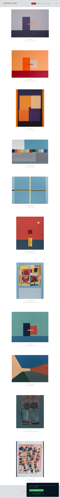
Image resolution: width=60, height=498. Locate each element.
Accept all (36, 490)
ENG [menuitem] (56, 3)
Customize (36, 486)
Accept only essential (36, 493)
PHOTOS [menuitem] (39, 3)
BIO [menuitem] (43, 3)
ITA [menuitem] (54, 3)
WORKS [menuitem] (33, 3)
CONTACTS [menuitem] (48, 3)
